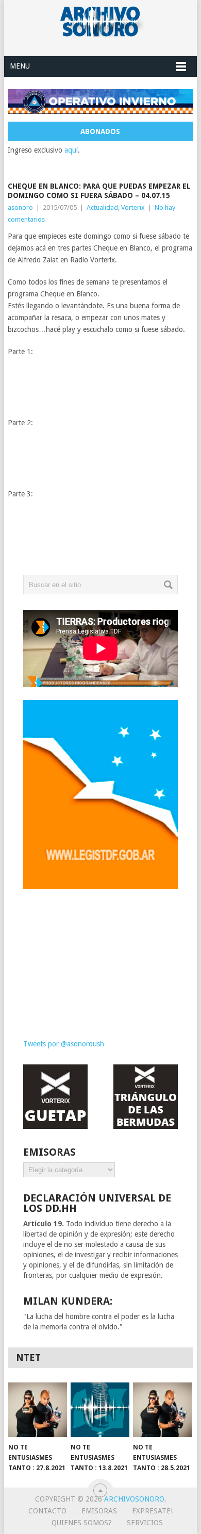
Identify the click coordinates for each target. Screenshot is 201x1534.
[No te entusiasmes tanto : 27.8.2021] (37, 1409)
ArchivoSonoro (134, 1499)
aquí (71, 150)
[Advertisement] (100, 956)
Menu (20, 66)
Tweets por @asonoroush (63, 1044)
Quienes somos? (82, 1523)
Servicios (145, 1523)
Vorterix (133, 207)
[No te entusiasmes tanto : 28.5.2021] (162, 1409)
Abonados (100, 131)
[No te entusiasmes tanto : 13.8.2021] (100, 1409)
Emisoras (99, 1511)
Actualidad (102, 207)
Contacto (47, 1511)
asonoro (20, 207)
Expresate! (152, 1511)
